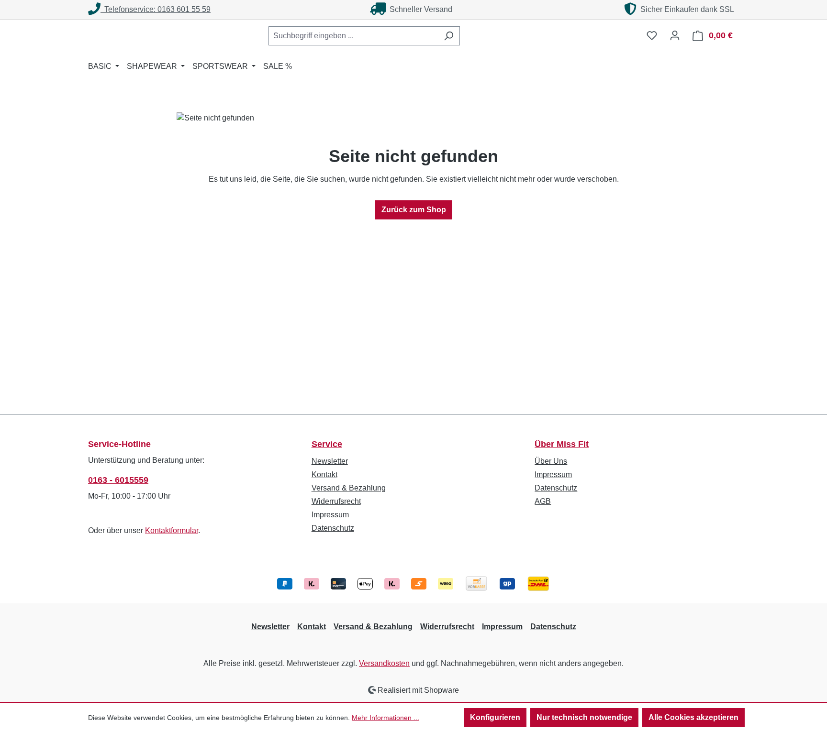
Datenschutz (333, 528)
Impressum (330, 515)
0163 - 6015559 (118, 480)
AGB (543, 501)
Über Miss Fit (562, 444)
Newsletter (330, 461)
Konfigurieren (495, 717)
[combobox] (353, 35)
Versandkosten (384, 663)
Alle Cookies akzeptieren (693, 717)
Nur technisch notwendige (584, 717)
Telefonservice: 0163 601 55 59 (156, 9)
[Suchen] (448, 35)
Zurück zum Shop (413, 210)
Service (327, 444)
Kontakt (324, 474)
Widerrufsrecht (336, 501)
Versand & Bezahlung (349, 488)
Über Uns (551, 461)
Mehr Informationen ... (385, 717)
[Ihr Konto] (674, 35)
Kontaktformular (171, 530)
